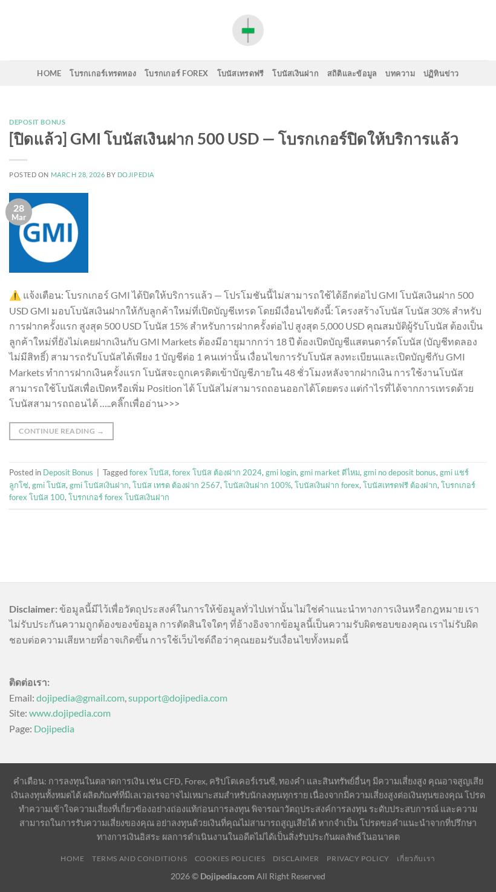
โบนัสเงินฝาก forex (327, 485)
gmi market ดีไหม (330, 472)
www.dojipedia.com (70, 712)
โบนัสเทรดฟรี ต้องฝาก (400, 485)
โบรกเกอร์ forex (177, 73)
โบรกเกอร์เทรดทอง (103, 73)
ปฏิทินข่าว (441, 73)
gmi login (281, 472)
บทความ (400, 73)
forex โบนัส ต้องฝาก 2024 (217, 472)
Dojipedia (54, 728)
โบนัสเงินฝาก (295, 73)
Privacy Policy (358, 858)
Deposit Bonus (37, 122)
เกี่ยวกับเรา (416, 858)
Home (49, 73)
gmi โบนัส (49, 485)
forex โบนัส (149, 472)
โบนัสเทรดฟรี (240, 73)
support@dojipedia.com (177, 697)
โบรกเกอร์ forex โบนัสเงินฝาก (118, 497)
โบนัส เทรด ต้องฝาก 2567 (176, 485)
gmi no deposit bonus (400, 472)
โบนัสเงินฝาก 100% (257, 485)
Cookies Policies (230, 858)
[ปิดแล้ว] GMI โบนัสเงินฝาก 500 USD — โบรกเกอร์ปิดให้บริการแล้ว (233, 138)
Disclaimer (296, 858)
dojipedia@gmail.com (80, 697)
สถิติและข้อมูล (352, 73)
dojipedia (135, 174)
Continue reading (61, 430)
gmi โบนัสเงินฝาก (99, 485)
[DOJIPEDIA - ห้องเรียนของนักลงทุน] (248, 30)
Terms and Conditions (139, 858)
